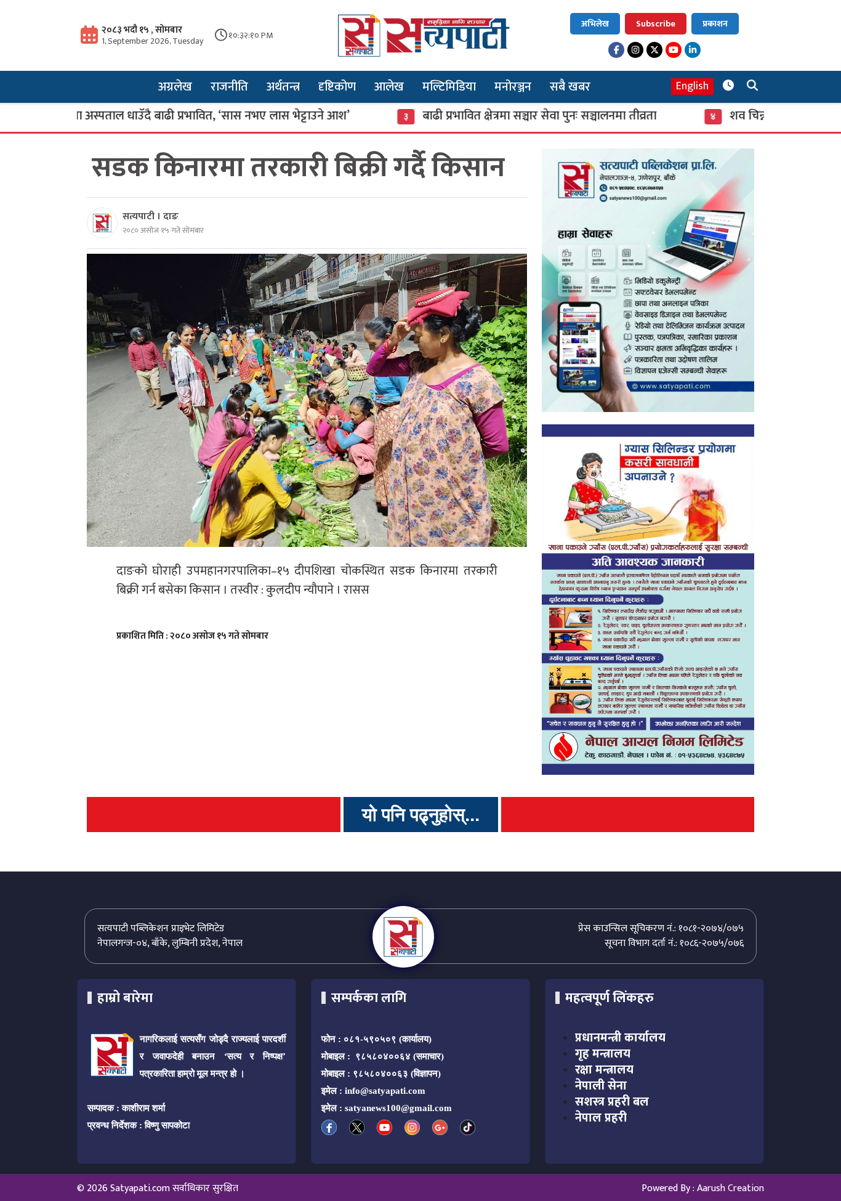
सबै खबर (570, 86)
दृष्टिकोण (337, 86)
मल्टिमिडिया (449, 86)
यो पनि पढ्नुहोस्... (421, 814)
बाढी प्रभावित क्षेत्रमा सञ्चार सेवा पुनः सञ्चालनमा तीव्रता (497, 115)
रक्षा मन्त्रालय (604, 1069)
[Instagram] (635, 50)
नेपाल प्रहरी (601, 1117)
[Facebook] (616, 50)
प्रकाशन (715, 24)
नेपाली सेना (601, 1085)
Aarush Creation (730, 1188)
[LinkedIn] (693, 50)
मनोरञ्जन (512, 86)
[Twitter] (654, 50)
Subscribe (655, 24)
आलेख (389, 86)
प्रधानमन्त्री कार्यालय (620, 1037)
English (692, 86)
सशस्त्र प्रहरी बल (612, 1101)
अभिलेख (595, 24)
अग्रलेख (175, 86)
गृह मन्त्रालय (602, 1053)
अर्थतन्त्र (283, 86)
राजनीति (229, 86)
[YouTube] (674, 50)
